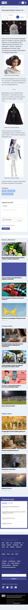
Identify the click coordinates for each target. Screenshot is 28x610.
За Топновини (4, 561)
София (21, 544)
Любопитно (12, 546)
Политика (3, 544)
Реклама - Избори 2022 (15, 563)
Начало (3, 542)
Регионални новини (17, 542)
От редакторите (15, 544)
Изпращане (5, 228)
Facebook (3, 587)
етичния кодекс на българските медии (13, 597)
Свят (11, 542)
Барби (4, 191)
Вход (23, 3)
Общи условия (15, 565)
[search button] (20, 3)
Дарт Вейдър (11, 191)
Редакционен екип (11, 561)
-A (10, 18)
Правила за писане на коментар (8, 225)
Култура (3, 546)
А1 (23, 542)
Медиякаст (9, 544)
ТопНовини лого (4, 2)
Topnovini (3, 596)
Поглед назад (18, 546)
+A (7, 18)
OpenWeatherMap (16, 603)
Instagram (11, 587)
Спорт (7, 546)
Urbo (8, 563)
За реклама (4, 563)
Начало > (3, 7)
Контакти (18, 561)
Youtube (15, 587)
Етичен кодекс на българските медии (8, 567)
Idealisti (7, 542)
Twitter (7, 587)
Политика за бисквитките (6, 565)
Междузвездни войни (7, 194)
